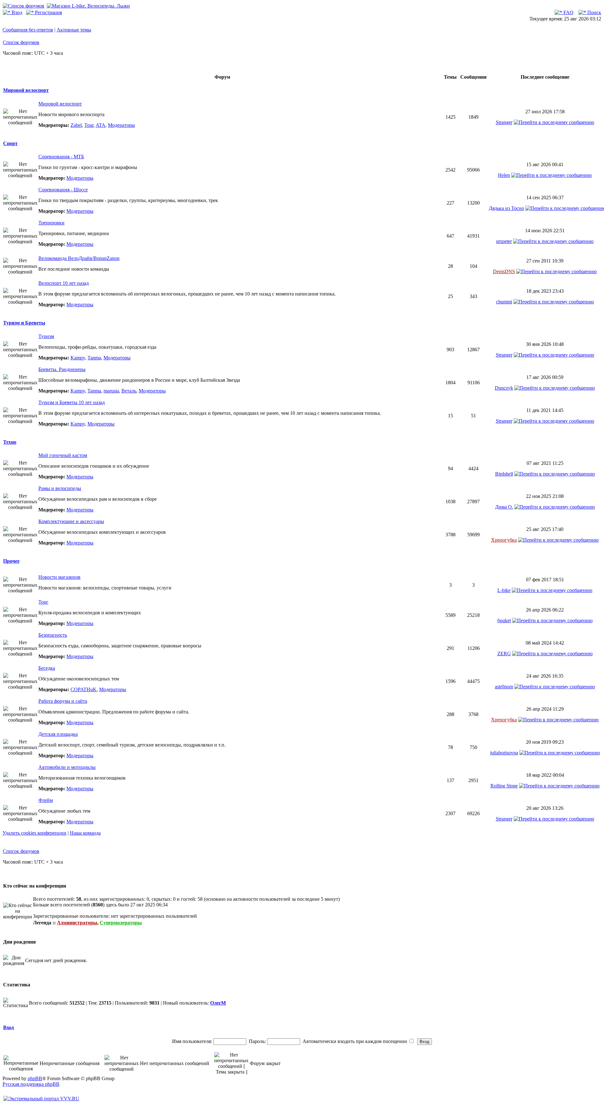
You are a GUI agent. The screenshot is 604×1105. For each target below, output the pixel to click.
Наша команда (85, 833)
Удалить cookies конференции (34, 833)
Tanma (94, 357)
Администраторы (77, 922)
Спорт (10, 143)
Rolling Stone (504, 785)
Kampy (77, 357)
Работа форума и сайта (62, 701)
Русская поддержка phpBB (31, 1084)
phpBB (35, 1078)
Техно (9, 442)
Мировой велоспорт (26, 90)
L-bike (504, 590)
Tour (88, 125)
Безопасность (52, 635)
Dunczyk (504, 388)
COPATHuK (83, 689)
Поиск (593, 12)
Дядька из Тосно (506, 208)
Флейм (45, 800)
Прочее (11, 561)
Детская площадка (58, 734)
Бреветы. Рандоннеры (62, 369)
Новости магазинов (59, 577)
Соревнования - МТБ (61, 156)
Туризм (46, 336)
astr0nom (504, 686)
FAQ (567, 12)
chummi (504, 301)
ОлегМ (218, 1003)
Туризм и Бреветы (24, 322)
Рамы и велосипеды (59, 488)
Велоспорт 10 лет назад (63, 283)
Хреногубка (504, 540)
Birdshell (504, 473)
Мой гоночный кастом (62, 455)
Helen (504, 175)
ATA (100, 125)
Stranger (504, 122)
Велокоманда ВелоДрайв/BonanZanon (79, 258)
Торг (43, 602)
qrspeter (504, 241)
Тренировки (51, 222)
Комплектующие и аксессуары (71, 521)
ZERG (504, 653)
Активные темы (74, 29)
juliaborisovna (504, 752)
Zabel (76, 125)
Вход (16, 12)
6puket (504, 620)
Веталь (128, 390)
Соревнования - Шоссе (63, 189)
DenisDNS (504, 271)
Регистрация (48, 12)
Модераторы (121, 125)
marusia (111, 390)
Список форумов (21, 42)
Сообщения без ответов (28, 29)
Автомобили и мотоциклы (67, 767)
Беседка (46, 668)
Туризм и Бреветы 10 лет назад (71, 402)
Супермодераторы (121, 922)
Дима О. (504, 507)
